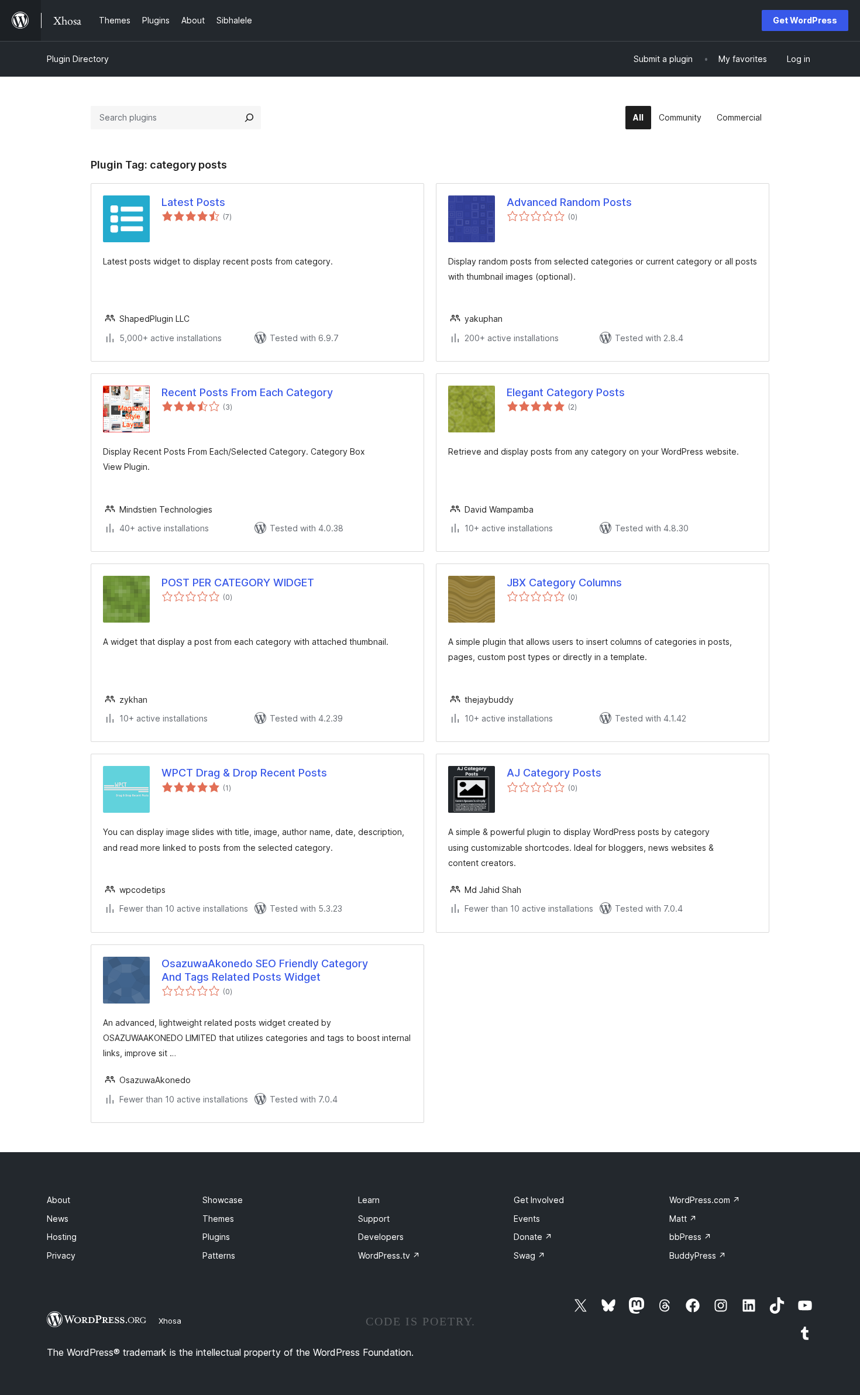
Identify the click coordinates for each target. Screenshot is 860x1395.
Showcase (222, 1200)
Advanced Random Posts (569, 202)
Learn (369, 1200)
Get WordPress (805, 20)
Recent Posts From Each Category (247, 392)
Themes (218, 1219)
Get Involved (539, 1200)
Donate (533, 1237)
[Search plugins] (249, 117)
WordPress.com (704, 1200)
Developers (381, 1237)
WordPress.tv (389, 1255)
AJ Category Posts (554, 773)
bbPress (690, 1237)
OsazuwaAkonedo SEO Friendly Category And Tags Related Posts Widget (264, 970)
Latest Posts (193, 202)
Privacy (61, 1255)
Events (527, 1219)
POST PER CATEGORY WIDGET (237, 582)
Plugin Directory (78, 59)
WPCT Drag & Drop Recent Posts (244, 773)
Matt (683, 1219)
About (58, 1200)
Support (374, 1219)
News (57, 1219)
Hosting (62, 1237)
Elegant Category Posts (566, 392)
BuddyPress (697, 1255)
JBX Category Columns (564, 582)
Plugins (216, 1237)
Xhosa (170, 1320)
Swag (529, 1255)
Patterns (218, 1255)
